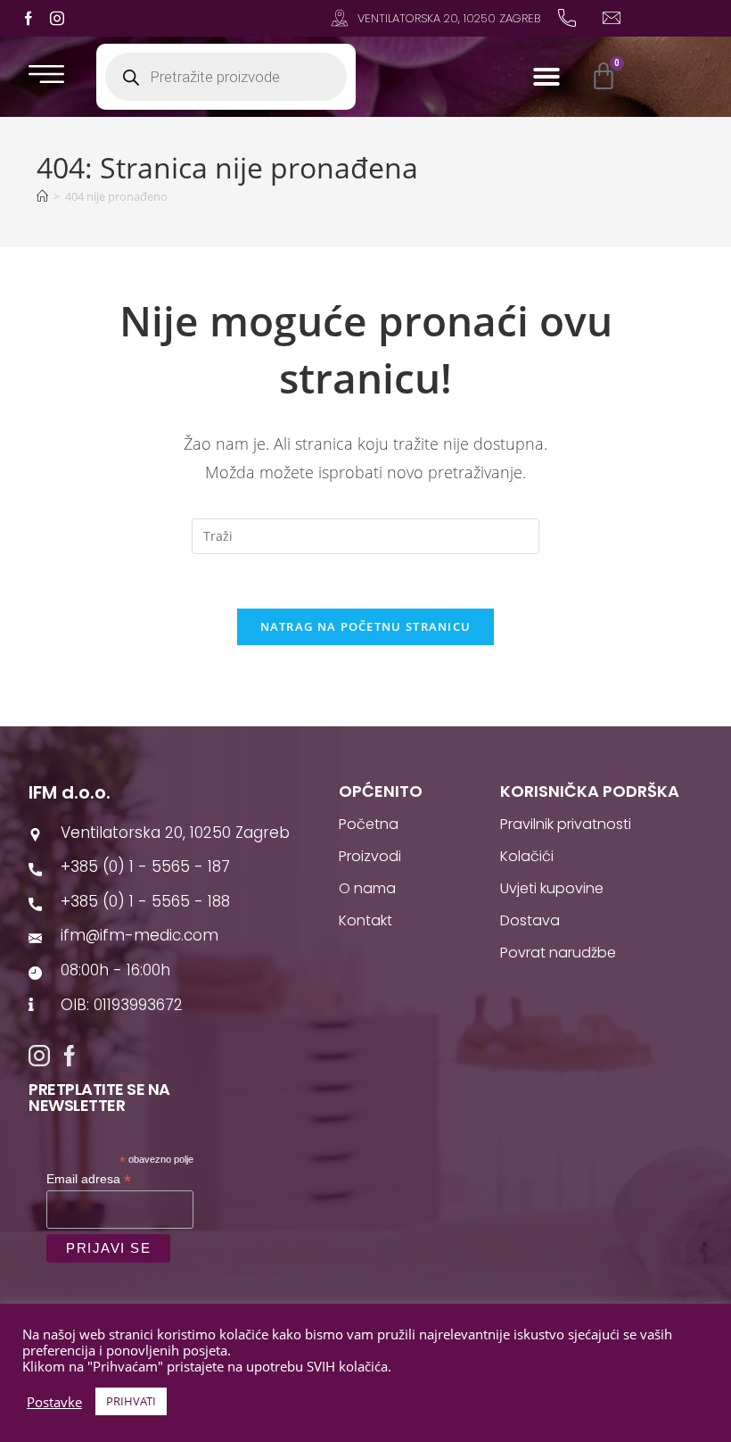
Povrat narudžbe (558, 952)
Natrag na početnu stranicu (366, 626)
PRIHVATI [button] (131, 1401)
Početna (368, 824)
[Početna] (42, 196)
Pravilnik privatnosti (565, 824)
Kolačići (527, 856)
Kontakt (365, 920)
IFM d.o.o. (70, 792)
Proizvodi (370, 856)
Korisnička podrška (589, 791)
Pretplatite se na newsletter (99, 1097)
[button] (546, 76)
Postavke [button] (54, 1402)
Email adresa (88, 1179)
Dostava (530, 920)
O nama (367, 888)
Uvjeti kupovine (552, 888)
